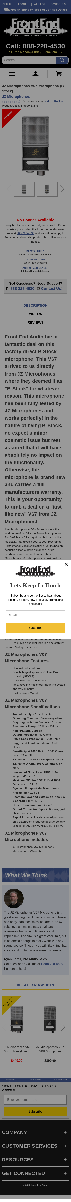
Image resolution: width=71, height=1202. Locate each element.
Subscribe (35, 627)
